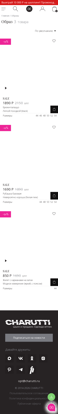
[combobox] (38, 30)
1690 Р (16, 189)
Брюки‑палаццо (11, 107)
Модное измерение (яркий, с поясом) (22, 283)
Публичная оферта (29, 403)
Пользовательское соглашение (29, 393)
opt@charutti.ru (29, 381)
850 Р (15, 275)
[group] (29, 2)
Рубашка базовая (12, 193)
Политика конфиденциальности (29, 398)
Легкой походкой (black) (15, 111)
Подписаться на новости (29, 337)
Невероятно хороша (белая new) (20, 197)
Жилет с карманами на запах (18, 280)
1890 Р (16, 103)
